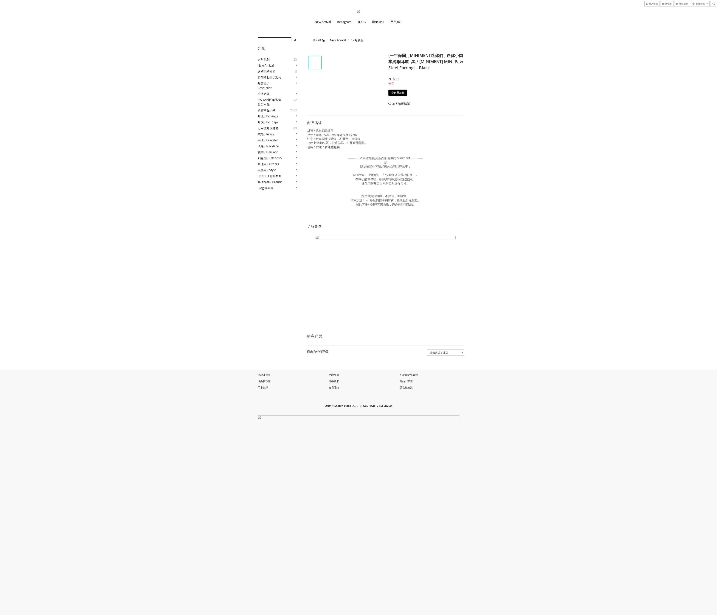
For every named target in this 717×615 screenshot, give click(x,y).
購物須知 (378, 22)
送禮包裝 (334, 147)
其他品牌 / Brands (270, 182)
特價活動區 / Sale (269, 77)
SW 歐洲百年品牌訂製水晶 (269, 102)
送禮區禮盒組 (267, 71)
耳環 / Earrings (268, 116)
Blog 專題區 (266, 188)
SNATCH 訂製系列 (270, 176)
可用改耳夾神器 (268, 128)
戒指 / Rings (266, 134)
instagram (344, 22)
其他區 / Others (268, 164)
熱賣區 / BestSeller (265, 85)
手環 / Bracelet (268, 140)
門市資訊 (396, 22)
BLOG (362, 22)
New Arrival (323, 22)
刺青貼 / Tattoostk (270, 158)
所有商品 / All (267, 110)
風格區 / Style (267, 170)
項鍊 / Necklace (268, 146)
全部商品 (319, 40)
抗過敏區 (264, 94)
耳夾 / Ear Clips (268, 122)
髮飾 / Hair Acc (268, 152)
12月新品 (357, 40)
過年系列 (264, 59)
